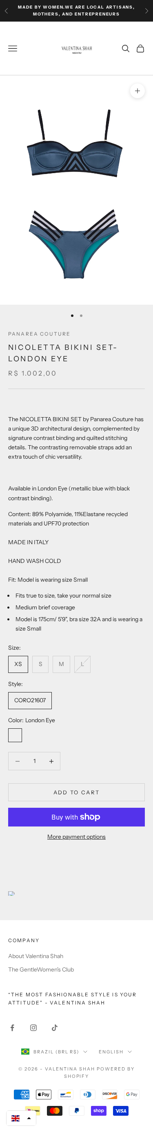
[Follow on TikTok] (55, 1028)
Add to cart (76, 792)
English (111, 1052)
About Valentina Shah (35, 956)
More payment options (76, 836)
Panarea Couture (39, 334)
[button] (21, 1118)
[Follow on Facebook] (12, 1028)
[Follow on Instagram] (33, 1028)
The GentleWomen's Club (41, 969)
